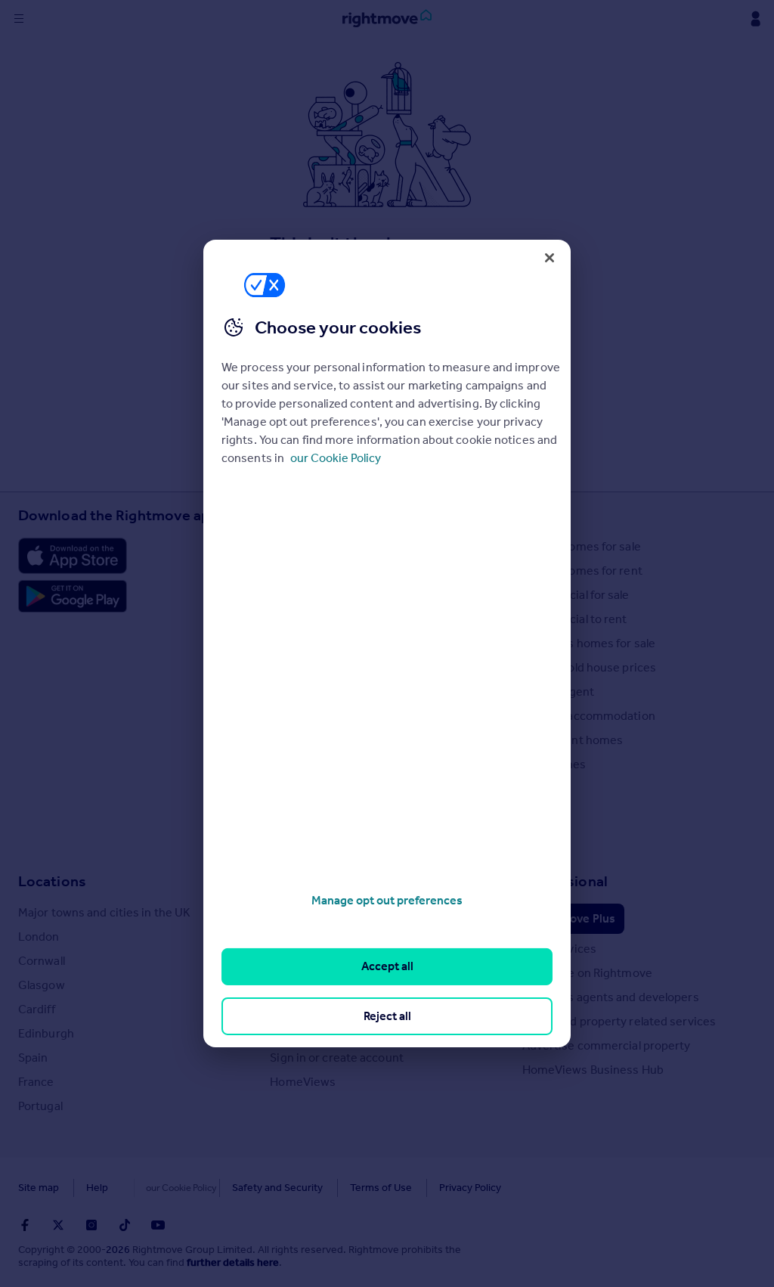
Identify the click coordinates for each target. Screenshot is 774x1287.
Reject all (387, 1016)
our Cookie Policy (335, 458)
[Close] (549, 257)
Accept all (387, 966)
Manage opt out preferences (387, 900)
